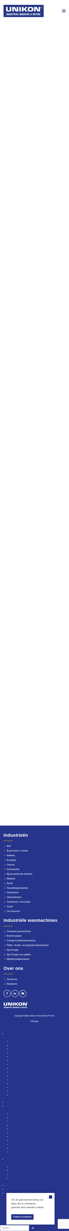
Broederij (11, 860)
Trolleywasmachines (20, 1148)
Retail (10, 883)
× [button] (0, 1030)
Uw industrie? (13, 911)
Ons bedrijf (15, 1166)
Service (8, 1185)
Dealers (13, 1170)
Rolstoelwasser (17, 1144)
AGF (9, 846)
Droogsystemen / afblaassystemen (28, 1121)
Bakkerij (11, 855)
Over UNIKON (11, 1159)
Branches (9, 1033)
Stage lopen (16, 1178)
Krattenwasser (14, 936)
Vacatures (12, 979)
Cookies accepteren (22, 1217)
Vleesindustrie (14, 897)
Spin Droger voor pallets (19, 954)
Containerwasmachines (19, 931)
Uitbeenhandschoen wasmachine (26, 1152)
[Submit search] (33, 1228)
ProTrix (51, 1015)
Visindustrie (13, 892)
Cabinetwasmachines (21, 1113)
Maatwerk (12, 984)
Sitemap (34, 1021)
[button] (64, 11)
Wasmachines (12, 1106)
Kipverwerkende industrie (19, 874)
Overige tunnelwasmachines (21, 940)
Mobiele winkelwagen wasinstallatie (28, 1132)
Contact (9, 1189)
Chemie (11, 864)
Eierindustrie (13, 869)
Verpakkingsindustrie (17, 888)
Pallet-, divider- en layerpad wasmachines (28, 945)
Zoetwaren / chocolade (18, 902)
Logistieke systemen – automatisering (29, 1129)
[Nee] (50, 1197)
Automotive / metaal (17, 850)
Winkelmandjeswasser (18, 959)
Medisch (11, 878)
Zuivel (10, 906)
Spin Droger (13, 950)
